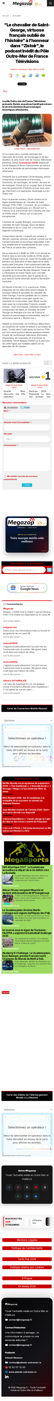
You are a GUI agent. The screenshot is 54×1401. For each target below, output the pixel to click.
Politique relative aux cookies (27, 1267)
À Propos (27, 1278)
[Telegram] (27, 1196)
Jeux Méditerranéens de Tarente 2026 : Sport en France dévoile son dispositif (25, 811)
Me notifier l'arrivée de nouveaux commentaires (20, 477)
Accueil (5, 16)
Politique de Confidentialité (27, 1248)
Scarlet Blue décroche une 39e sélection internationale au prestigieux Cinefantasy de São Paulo (14, 393)
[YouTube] (36, 1187)
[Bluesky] (36, 1196)
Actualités (16, 16)
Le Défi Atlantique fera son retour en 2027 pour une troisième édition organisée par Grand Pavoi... (31, 877)
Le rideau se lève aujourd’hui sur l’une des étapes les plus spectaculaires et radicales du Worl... (32, 917)
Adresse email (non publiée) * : (17, 422)
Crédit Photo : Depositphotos (27, 148)
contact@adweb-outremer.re (25, 1362)
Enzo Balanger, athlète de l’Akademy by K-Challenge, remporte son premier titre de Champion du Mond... (33, 963)
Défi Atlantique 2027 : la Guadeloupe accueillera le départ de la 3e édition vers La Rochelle (25, 870)
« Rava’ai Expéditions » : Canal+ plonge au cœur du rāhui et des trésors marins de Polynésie (26, 820)
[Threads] (45, 1187)
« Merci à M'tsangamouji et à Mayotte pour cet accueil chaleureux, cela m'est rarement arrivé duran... (33, 897)
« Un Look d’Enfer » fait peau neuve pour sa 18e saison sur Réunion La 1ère (26, 829)
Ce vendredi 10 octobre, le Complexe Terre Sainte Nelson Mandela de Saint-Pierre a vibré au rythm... (32, 940)
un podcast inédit (28, 162)
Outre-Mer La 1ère (32, 354)
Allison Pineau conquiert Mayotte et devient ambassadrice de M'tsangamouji (25, 891)
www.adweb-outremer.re (23, 1372)
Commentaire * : (11, 445)
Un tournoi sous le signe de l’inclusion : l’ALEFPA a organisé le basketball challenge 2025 (27, 933)
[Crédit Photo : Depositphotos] (27, 115)
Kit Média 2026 (27, 1286)
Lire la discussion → (13, 621)
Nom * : (6, 411)
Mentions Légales (27, 1240)
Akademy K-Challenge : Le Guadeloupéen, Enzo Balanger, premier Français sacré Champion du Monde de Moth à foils (26, 956)
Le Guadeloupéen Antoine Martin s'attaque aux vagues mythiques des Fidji (26, 911)
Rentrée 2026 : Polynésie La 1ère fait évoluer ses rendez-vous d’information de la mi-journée (40, 393)
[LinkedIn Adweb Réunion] (6, 1376)
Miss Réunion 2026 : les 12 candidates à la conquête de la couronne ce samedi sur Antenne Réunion (23, 800)
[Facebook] (9, 1187)
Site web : (8, 434)
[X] (27, 1187)
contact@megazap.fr (20, 1319)
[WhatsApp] (18, 1196)
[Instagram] (18, 1187)
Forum (5, 992)
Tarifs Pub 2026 (27, 1259)
